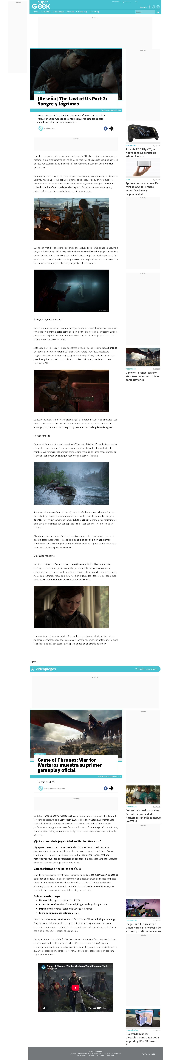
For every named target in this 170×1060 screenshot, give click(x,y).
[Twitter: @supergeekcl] (158, 6)
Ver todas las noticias (146, 669)
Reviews (70, 11)
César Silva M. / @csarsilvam (54, 788)
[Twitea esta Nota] (111, 128)
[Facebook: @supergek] (149, 6)
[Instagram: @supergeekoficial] (153, 6)
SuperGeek (98, 1051)
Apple (128, 180)
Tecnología (45, 11)
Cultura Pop (81, 11)
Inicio (35, 11)
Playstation (39, 93)
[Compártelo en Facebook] (106, 128)
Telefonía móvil (132, 1030)
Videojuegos (58, 11)
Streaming (94, 11)
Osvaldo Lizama (49, 128)
